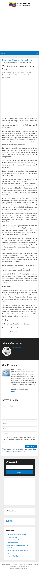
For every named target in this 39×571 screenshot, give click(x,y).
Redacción (7, 73)
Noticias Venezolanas (14, 540)
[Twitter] (11, 521)
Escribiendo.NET (23, 568)
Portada (11, 75)
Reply (13, 391)
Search (19, 472)
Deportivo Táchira (13, 537)
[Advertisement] (19, 31)
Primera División (20, 75)
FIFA (9, 553)
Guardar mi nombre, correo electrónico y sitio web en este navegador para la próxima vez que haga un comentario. (18, 440)
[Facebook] (7, 521)
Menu (3, 53)
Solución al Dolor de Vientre (16, 534)
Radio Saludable (13, 556)
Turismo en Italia (13, 543)
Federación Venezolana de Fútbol (18, 550)
